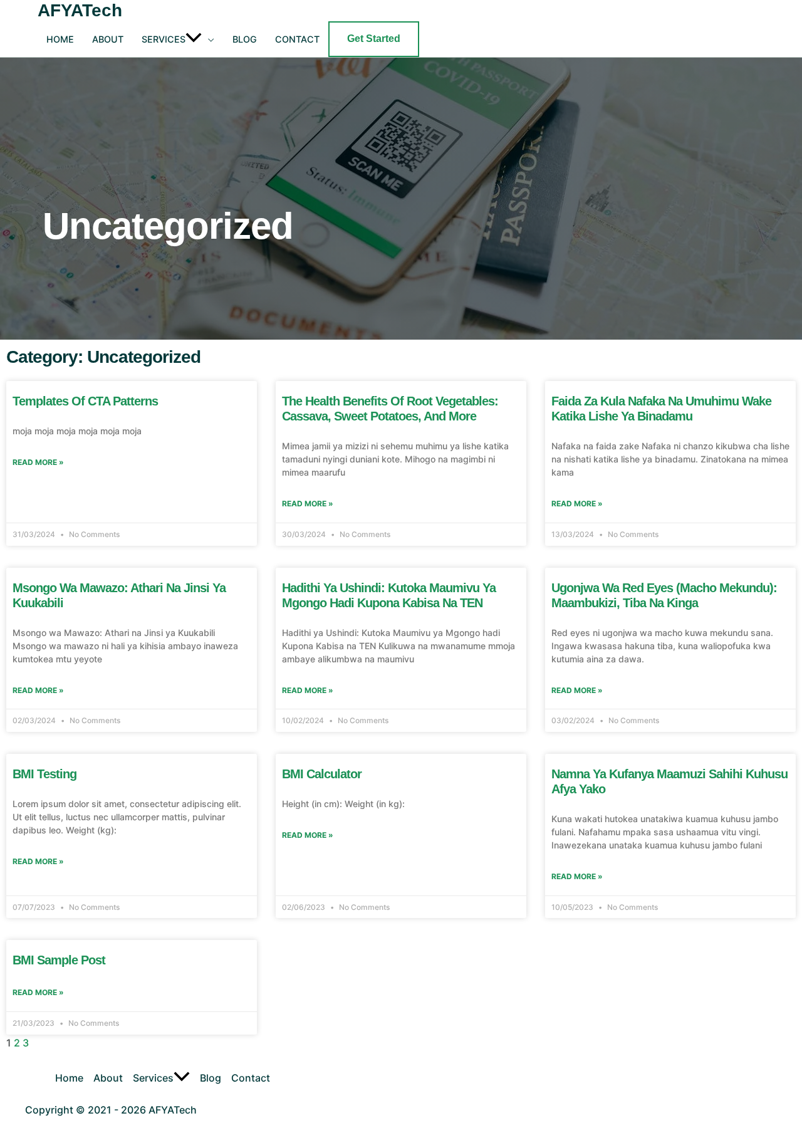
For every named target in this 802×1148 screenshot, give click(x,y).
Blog (244, 39)
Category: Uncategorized (103, 357)
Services (163, 39)
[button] (199, 39)
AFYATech (80, 10)
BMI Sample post (59, 960)
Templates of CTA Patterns (85, 401)
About (107, 39)
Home (60, 39)
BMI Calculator (322, 774)
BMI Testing (44, 774)
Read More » (38, 462)
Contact (297, 39)
